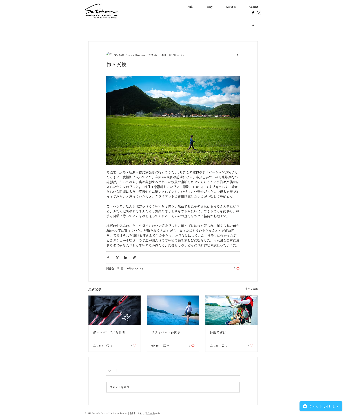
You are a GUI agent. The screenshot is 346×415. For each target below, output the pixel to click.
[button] (253, 24)
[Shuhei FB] (253, 12)
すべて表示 (251, 288)
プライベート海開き (166, 332)
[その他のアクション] (237, 55)
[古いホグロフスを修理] (114, 310)
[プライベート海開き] (173, 310)
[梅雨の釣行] (231, 310)
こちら (151, 413)
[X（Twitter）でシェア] (117, 257)
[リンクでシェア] (134, 257)
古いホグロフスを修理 (109, 332)
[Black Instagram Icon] (258, 12)
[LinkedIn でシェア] (125, 257)
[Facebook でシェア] (108, 257)
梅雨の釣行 (218, 332)
